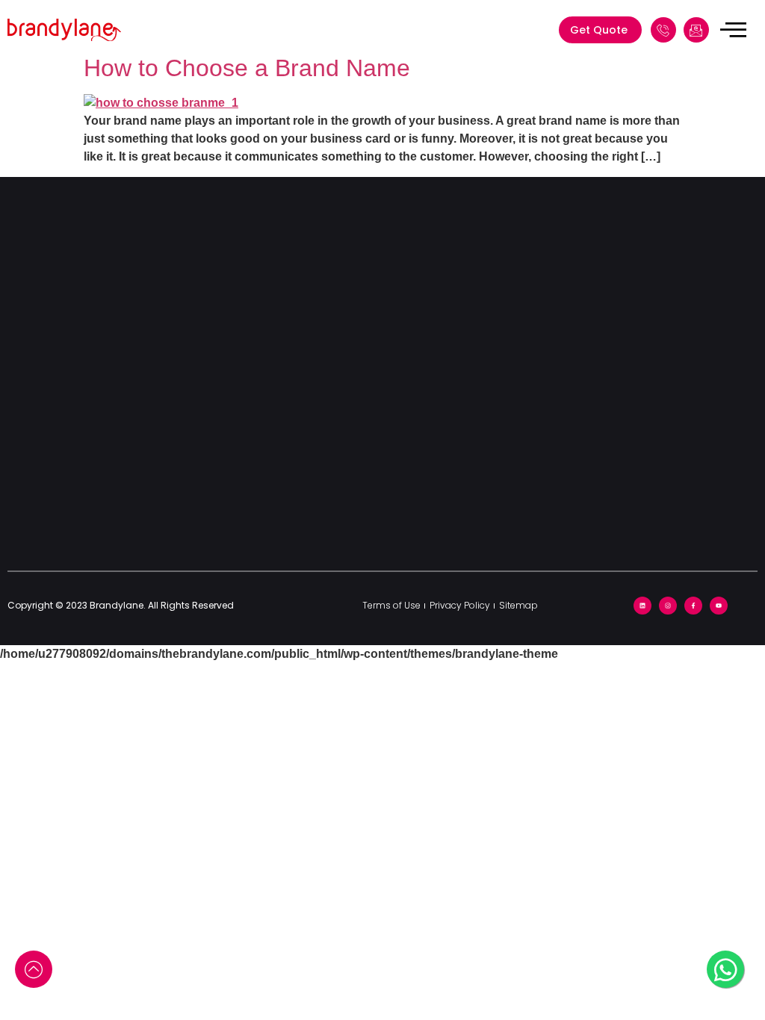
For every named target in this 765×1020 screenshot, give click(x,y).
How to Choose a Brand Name (247, 68)
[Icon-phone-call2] (663, 30)
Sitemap (518, 605)
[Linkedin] (642, 606)
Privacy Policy (460, 605)
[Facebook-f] (693, 606)
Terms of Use (391, 605)
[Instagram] (668, 606)
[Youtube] (719, 606)
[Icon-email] (696, 30)
